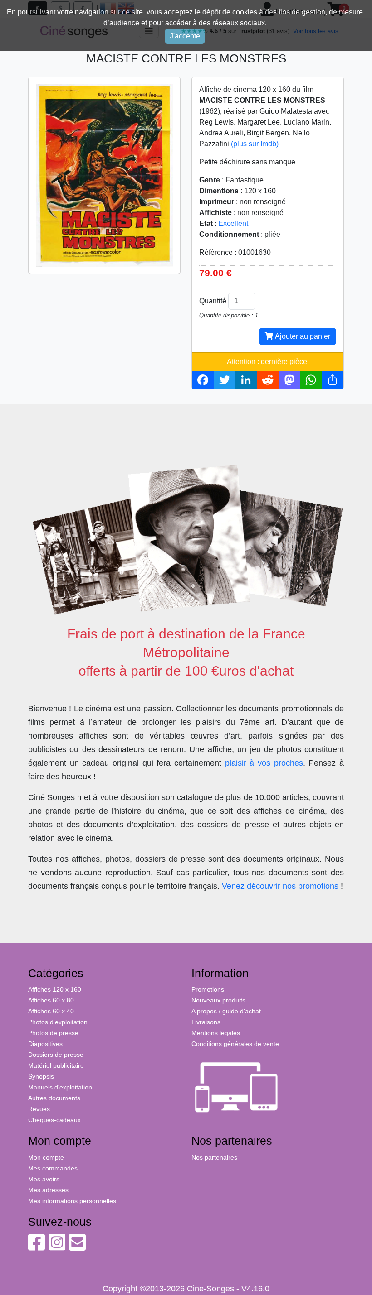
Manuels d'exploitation (60, 1087)
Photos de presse (53, 1032)
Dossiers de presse (55, 1054)
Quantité (212, 301)
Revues (39, 1109)
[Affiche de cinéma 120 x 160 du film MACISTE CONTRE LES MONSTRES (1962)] (104, 175)
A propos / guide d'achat (226, 1011)
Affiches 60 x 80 (51, 1000)
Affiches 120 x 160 (54, 989)
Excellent (233, 223)
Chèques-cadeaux (54, 1119)
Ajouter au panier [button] (301, 336)
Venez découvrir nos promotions (280, 886)
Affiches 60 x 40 (51, 1011)
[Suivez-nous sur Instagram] (57, 1247)
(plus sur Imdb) (255, 144)
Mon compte (46, 1157)
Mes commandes (53, 1168)
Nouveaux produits (218, 1000)
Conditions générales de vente (235, 1043)
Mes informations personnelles (72, 1200)
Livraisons (205, 1022)
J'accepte (185, 36)
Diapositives (45, 1043)
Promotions (207, 989)
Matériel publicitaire (56, 1065)
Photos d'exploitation (58, 1022)
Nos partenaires (214, 1157)
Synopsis (41, 1076)
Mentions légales (215, 1032)
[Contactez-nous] (77, 1247)
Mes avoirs (43, 1179)
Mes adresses (48, 1190)
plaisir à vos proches (264, 762)
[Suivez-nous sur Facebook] (36, 1247)
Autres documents (54, 1098)
